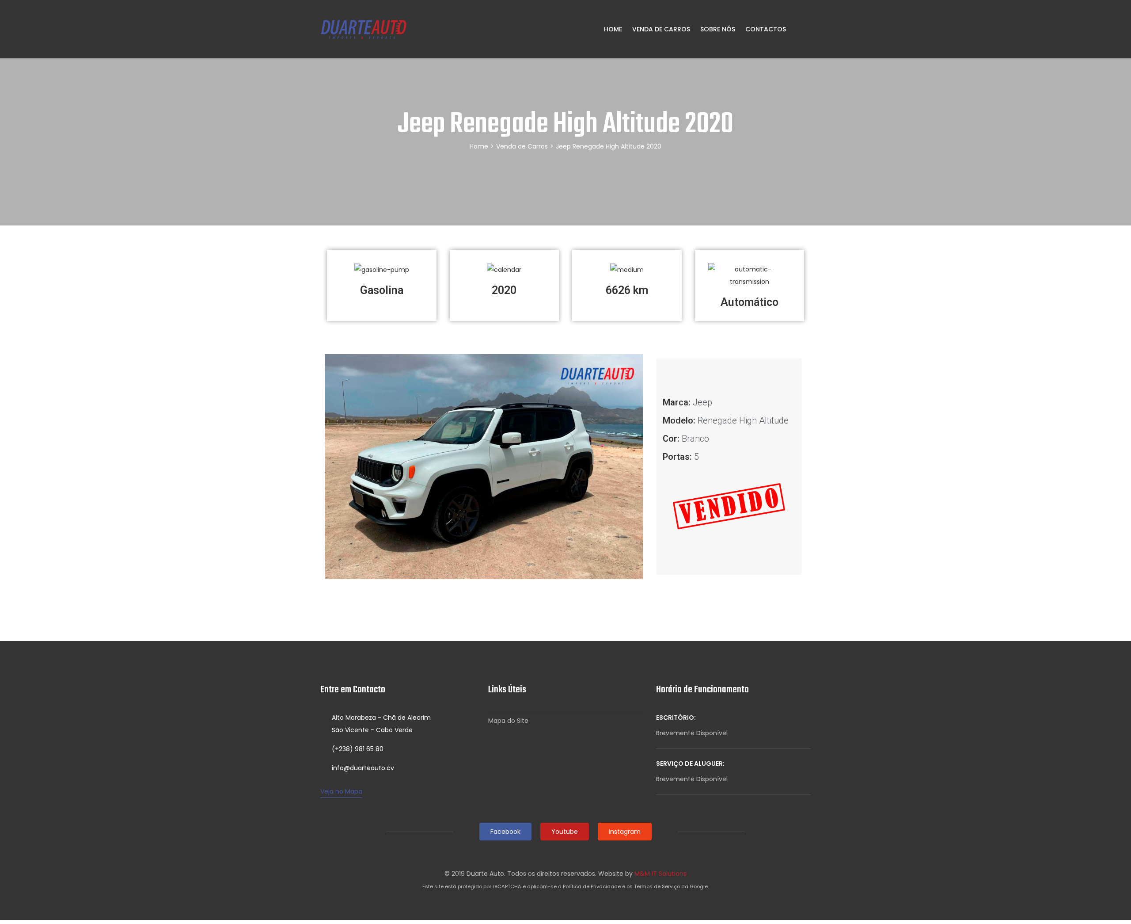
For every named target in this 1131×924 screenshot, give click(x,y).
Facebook (505, 831)
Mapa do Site (508, 720)
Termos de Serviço (657, 886)
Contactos (765, 29)
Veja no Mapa (341, 791)
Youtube (564, 831)
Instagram (625, 831)
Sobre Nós (717, 29)
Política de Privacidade (592, 886)
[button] (333, 466)
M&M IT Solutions (660, 873)
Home (612, 29)
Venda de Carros (661, 29)
